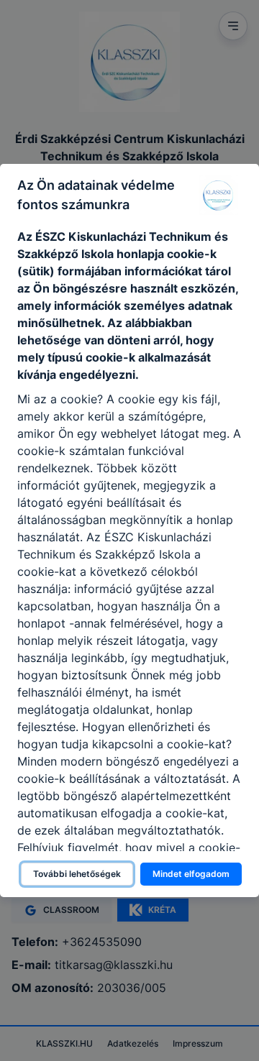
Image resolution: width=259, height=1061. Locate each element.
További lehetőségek (77, 873)
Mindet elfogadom (191, 873)
